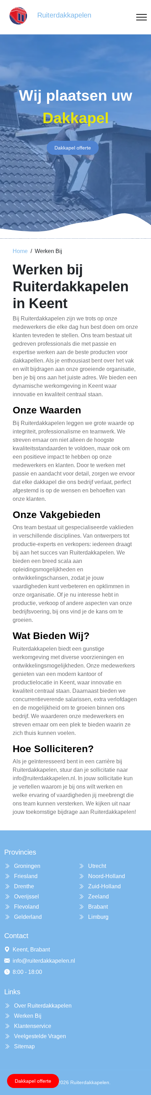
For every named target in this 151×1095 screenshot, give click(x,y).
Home (20, 251)
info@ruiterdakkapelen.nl (44, 961)
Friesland (25, 876)
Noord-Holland (106, 876)
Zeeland (98, 897)
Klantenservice (32, 1026)
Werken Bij (27, 1016)
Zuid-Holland (104, 886)
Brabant (97, 907)
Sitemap (24, 1046)
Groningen (26, 866)
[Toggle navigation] (141, 17)
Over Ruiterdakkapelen (42, 1006)
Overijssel (26, 897)
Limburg (98, 917)
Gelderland (27, 917)
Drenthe (23, 886)
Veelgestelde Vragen (39, 1036)
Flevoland (26, 907)
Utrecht (96, 866)
